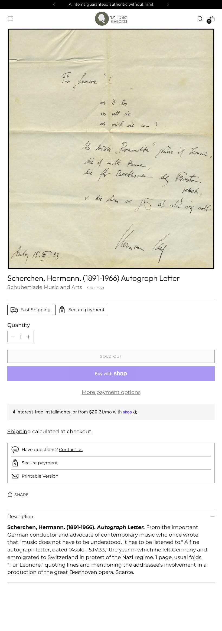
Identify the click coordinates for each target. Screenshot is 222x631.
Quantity (18, 325)
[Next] (168, 4)
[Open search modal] (200, 18)
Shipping (19, 431)
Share (21, 494)
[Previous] (54, 4)
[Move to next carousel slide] (210, 612)
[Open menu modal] (10, 18)
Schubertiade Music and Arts (44, 287)
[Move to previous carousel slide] (197, 612)
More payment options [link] (111, 392)
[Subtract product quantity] (12, 336)
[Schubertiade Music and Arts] (111, 18)
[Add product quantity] (29, 336)
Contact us (71, 449)
